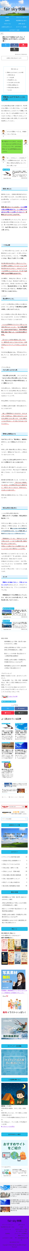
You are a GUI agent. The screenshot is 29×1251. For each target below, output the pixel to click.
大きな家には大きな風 (13, 82)
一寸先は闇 (11, 77)
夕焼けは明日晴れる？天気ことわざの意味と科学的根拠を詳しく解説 (15, 648)
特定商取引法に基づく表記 (7, 1227)
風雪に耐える (11, 75)
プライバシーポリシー (7, 1224)
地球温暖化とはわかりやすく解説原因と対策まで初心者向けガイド (15, 667)
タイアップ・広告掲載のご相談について (21, 1234)
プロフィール (7, 1229)
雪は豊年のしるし (12, 80)
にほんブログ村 (12, 696)
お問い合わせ (21, 1224)
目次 (12, 69)
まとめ (10, 90)
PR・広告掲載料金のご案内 (21, 1238)
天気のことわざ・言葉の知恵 (9, 701)
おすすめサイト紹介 (7, 1238)
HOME (21, 1227)
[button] (14, 49)
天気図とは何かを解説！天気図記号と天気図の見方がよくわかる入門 (15, 661)
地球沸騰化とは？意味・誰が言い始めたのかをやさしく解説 (15, 642)
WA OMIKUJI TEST (14, 1242)
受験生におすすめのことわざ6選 (15, 72)
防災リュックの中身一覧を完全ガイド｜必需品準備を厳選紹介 (15, 655)
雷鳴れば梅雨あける (13, 85)
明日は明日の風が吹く (13, 87)
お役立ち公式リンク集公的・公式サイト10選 (21, 1230)
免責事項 (7, 1233)
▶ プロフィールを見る (8, 1126)
